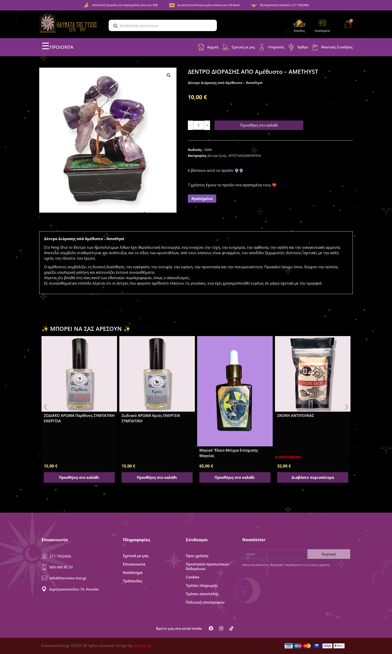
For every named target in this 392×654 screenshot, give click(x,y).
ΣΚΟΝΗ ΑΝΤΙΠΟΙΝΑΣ (295, 415)
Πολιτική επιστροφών (205, 602)
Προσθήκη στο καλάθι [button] (79, 477)
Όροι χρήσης (197, 555)
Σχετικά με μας (136, 555)
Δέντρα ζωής (217, 155)
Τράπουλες (132, 581)
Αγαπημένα (322, 31)
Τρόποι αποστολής (202, 594)
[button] (169, 75)
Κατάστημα (132, 572)
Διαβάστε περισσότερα (313, 477)
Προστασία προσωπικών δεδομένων (207, 566)
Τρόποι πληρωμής (202, 585)
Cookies (192, 577)
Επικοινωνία (134, 564)
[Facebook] (211, 628)
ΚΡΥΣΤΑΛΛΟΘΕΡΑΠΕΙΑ (244, 155)
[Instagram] (221, 628)
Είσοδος (299, 31)
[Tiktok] (231, 628)
